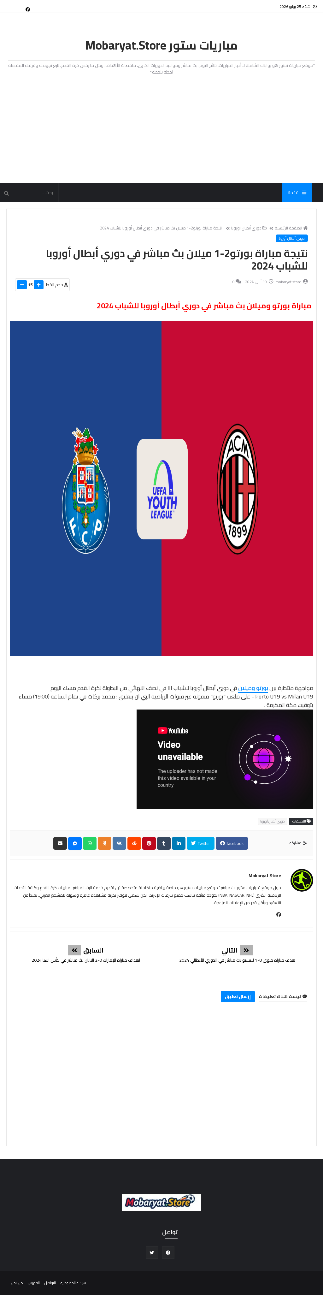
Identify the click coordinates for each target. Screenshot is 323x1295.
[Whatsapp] (90, 843)
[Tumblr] (164, 843)
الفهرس (34, 1282)
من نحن (17, 1282)
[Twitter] (17, 6)
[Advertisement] (161, 129)
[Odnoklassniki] (104, 843)
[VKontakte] (119, 843)
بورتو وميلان (253, 688)
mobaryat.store (265, 875)
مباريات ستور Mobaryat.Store (161, 45)
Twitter (203, 843)
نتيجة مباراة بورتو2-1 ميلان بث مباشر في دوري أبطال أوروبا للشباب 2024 (161, 228)
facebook (235, 843)
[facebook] (27, 9)
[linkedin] (178, 843)
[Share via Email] (60, 843)
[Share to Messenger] (75, 843)
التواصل (50, 1282)
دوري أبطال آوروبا (246, 228)
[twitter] (152, 1252)
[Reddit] (134, 843)
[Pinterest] (149, 843)
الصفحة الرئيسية (288, 228)
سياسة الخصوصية (73, 1282)
